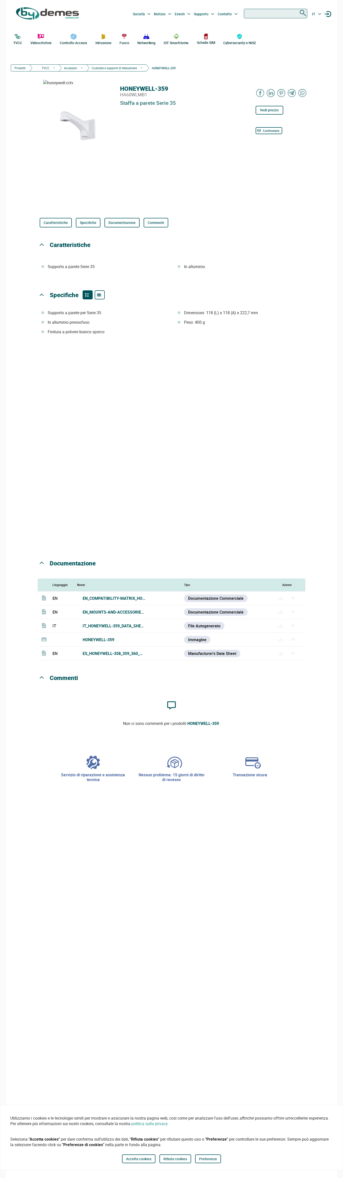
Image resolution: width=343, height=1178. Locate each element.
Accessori (70, 68)
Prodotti (20, 68)
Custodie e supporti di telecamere (114, 68)
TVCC (17, 42)
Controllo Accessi (73, 42)
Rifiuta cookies (175, 1158)
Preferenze (208, 1158)
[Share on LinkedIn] (271, 93)
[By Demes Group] (47, 14)
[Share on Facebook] (260, 93)
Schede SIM (206, 42)
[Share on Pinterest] (281, 93)
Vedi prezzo (269, 110)
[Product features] (88, 294)
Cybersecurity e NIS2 (239, 42)
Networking (146, 42)
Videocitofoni (41, 42)
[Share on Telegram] (292, 93)
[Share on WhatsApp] (302, 93)
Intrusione (103, 42)
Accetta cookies (138, 1158)
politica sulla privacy (149, 1123)
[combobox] (275, 13)
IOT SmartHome (176, 42)
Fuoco (124, 42)
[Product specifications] (100, 294)
